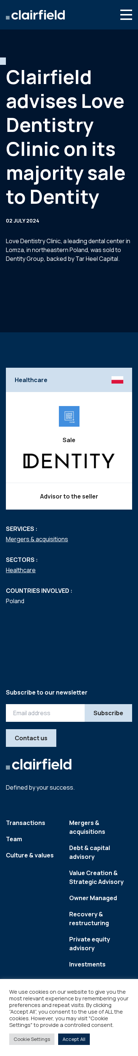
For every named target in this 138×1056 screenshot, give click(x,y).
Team (14, 839)
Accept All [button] (74, 1039)
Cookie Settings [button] (32, 1039)
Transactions (25, 823)
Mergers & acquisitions (37, 539)
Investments (87, 964)
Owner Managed (93, 898)
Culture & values (30, 855)
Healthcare (21, 570)
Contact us (31, 738)
